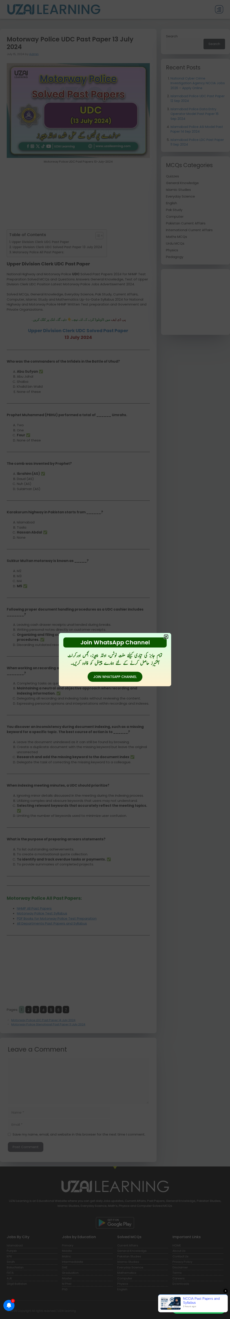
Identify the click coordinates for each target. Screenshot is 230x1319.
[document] (115, 659)
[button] (166, 636)
